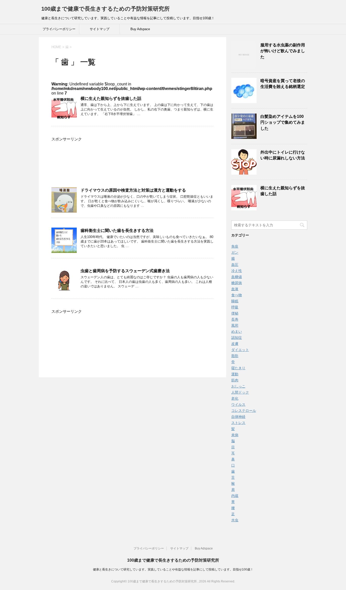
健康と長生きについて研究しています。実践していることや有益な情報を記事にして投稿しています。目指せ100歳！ (173, 569)
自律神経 (238, 417)
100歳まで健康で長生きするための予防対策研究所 (105, 9)
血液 (234, 289)
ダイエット (240, 350)
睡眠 (234, 301)
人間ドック (240, 392)
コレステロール (243, 411)
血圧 (234, 265)
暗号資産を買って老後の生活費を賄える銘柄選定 (282, 84)
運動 (234, 374)
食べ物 (236, 295)
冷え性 (236, 271)
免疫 (234, 246)
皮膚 (234, 344)
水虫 (234, 520)
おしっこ (238, 386)
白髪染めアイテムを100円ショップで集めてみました (282, 122)
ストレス (238, 423)
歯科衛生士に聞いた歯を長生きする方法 (117, 230)
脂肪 (234, 356)
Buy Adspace (140, 29)
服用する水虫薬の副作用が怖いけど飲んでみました (282, 51)
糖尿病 (236, 283)
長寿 (234, 319)
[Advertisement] (132, 165)
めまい (236, 331)
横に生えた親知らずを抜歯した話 (111, 98)
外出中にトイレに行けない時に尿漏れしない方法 (282, 155)
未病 (234, 435)
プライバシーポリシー (59, 29)
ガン (234, 252)
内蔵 (234, 496)
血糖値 (236, 277)
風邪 (234, 325)
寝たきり (238, 368)
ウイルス (238, 404)
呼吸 (234, 307)
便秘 (234, 313)
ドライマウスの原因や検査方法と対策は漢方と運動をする (133, 190)
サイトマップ (99, 29)
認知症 (236, 338)
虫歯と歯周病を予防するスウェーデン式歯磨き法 (125, 271)
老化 (234, 398)
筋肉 (234, 380)
